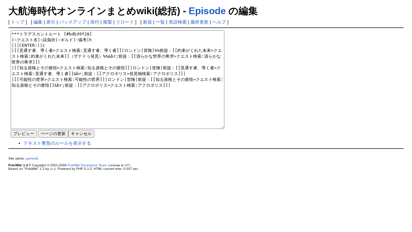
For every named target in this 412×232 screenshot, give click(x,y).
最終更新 (200, 21)
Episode (207, 10)
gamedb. (32, 158)
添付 (94, 21)
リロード (125, 21)
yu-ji (53, 168)
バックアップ (72, 21)
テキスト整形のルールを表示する (57, 143)
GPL (127, 165)
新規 (147, 21)
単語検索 (178, 21)
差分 (50, 21)
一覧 (160, 21)
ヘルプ (219, 21)
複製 (107, 21)
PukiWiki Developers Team (87, 165)
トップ (17, 21)
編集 (37, 21)
